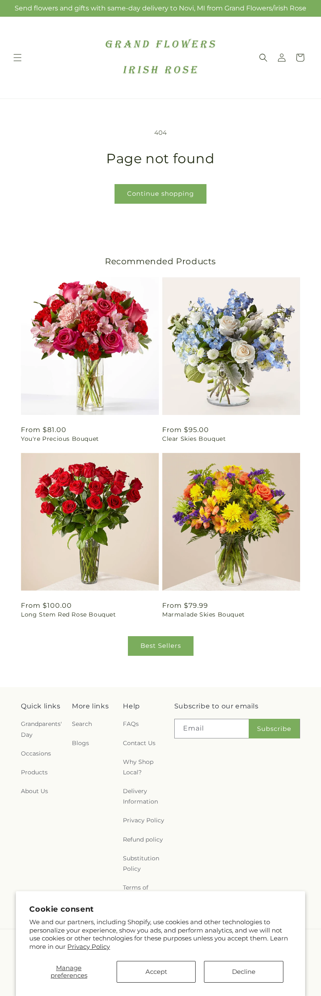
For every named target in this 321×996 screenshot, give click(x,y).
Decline (243, 972)
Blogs (80, 743)
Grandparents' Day (41, 729)
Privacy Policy (88, 946)
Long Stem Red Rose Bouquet (68, 614)
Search (82, 724)
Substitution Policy (141, 863)
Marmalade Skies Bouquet (203, 614)
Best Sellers (160, 646)
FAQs (131, 724)
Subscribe (274, 729)
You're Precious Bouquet (60, 438)
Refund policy (143, 839)
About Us (34, 791)
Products (34, 772)
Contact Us (139, 743)
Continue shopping (160, 193)
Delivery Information (140, 796)
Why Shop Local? (138, 767)
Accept (156, 972)
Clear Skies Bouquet (194, 438)
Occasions (36, 753)
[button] (17, 57)
